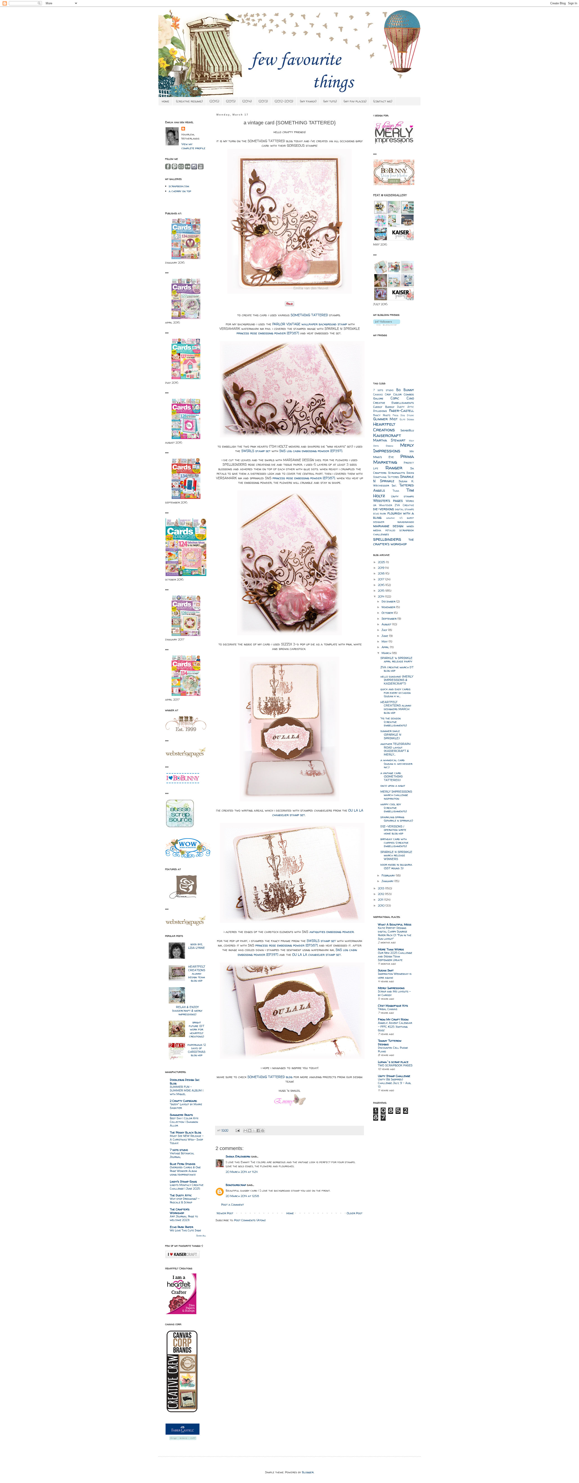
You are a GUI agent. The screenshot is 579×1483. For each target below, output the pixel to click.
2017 (381, 579)
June (385, 636)
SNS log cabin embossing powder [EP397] (310, 451)
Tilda (396, 491)
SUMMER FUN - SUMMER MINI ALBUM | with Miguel (186, 1090)
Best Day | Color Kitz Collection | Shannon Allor (184, 1121)
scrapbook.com (179, 186)
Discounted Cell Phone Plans (393, 1049)
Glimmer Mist (385, 419)
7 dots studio (179, 1150)
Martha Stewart (389, 440)
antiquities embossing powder (331, 932)
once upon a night (392, 786)
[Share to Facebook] (258, 1130)
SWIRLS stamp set (256, 451)
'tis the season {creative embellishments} (393, 721)
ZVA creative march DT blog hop (396, 669)
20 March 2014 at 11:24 (242, 1172)
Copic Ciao (402, 398)
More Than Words (391, 949)
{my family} (308, 101)
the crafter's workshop (393, 541)
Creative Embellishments (393, 403)
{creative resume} (189, 101)
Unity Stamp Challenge (394, 1076)
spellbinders (387, 539)
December (389, 601)
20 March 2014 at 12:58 (242, 1196)
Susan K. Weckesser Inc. (393, 483)
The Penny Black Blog (185, 1132)
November (389, 607)
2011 (381, 899)
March (387, 653)
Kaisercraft (387, 435)
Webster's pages (388, 500)
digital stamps (404, 509)
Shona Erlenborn (238, 1156)
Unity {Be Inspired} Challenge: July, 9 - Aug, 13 (394, 1083)
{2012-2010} (284, 101)
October (388, 613)
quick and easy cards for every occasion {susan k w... (395, 692)
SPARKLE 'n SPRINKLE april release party (396, 660)
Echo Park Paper (181, 1227)
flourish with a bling (393, 515)
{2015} (230, 101)
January (388, 881)
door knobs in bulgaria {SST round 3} (396, 866)
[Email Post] (237, 1130)
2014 (381, 596)
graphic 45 (394, 518)
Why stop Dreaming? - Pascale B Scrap (184, 1200)
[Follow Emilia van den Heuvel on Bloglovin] (386, 324)
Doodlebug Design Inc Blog (185, 1081)
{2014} (247, 101)
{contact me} (382, 101)
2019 (381, 568)
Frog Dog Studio (403, 415)
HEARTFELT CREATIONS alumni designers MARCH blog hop (395, 707)
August (387, 624)
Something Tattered (386, 477)
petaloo (390, 530)
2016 (381, 585)
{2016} (214, 101)
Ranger (393, 467)
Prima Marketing (393, 459)
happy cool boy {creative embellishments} (393, 807)
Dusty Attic (405, 407)
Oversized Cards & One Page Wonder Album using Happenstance (185, 1170)
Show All (201, 1235)
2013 (381, 888)
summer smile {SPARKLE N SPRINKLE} (390, 734)
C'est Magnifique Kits (393, 1006)
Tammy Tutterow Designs (389, 1042)
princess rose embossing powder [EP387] (268, 333)
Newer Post (225, 1213)
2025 (382, 562)
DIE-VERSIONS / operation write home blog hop (393, 829)
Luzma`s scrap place (393, 1062)
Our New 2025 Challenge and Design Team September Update (395, 956)
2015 (381, 590)
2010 (381, 905)
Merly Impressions (393, 448)
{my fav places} (355, 101)
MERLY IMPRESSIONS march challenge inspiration (396, 795)
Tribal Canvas (387, 1009)
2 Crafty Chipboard (183, 1101)
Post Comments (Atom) (250, 1220)
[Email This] (245, 1130)
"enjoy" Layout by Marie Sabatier (186, 1106)
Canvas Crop (382, 394)
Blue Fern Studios (182, 1164)
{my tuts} (330, 101)
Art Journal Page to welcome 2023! (184, 1218)
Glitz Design (407, 419)
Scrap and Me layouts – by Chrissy (394, 993)
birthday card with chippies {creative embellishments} (394, 842)
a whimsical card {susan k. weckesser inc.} (396, 763)
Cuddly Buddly (383, 407)
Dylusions (380, 411)
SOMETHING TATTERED (309, 315)
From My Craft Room (393, 1019)
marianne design (388, 526)
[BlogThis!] (249, 1130)
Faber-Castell (401, 410)
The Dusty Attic (181, 1195)
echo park (379, 513)
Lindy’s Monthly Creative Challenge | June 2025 (186, 1186)
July (385, 630)
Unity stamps (402, 496)
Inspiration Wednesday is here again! (394, 975)
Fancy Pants (381, 415)
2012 (381, 894)
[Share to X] (254, 1130)
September (389, 618)
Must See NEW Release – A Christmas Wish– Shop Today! (187, 1139)
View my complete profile (193, 146)
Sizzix (410, 473)
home (165, 101)
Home (290, 1213)
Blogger (307, 1472)
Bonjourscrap (236, 1185)
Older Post (354, 1213)
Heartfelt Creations (384, 427)
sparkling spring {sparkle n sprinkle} (396, 819)
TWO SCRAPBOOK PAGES (395, 1065)
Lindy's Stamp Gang (183, 1181)
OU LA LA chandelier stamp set (316, 954)
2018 (381, 573)
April (386, 647)
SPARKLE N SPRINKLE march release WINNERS (396, 855)
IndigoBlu (407, 430)
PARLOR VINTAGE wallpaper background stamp (309, 324)
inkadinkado (405, 522)
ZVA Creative (404, 505)
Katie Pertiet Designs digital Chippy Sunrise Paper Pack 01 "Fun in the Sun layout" (394, 933)
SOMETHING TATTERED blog (269, 1077)
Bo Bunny (405, 389)
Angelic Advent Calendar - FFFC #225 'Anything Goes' (395, 1026)
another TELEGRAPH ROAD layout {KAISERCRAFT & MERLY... (395, 749)
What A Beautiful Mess (394, 924)
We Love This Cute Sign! (185, 1230)
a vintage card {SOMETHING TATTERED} (391, 776)
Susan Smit (386, 970)
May (385, 641)
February (389, 875)
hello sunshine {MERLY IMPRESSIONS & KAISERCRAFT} (396, 679)
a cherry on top (180, 191)
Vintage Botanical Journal (182, 1155)
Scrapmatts (396, 473)
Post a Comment (232, 1204)
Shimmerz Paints (181, 1115)
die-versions (383, 509)
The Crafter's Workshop (180, 1211)
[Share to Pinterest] (262, 1130)
